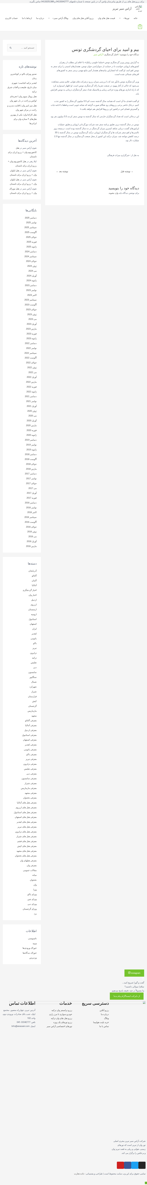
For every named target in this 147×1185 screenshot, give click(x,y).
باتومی (34, 638)
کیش (34, 701)
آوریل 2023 (32, 324)
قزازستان (32, 696)
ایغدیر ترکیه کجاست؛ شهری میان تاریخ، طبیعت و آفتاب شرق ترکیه (22, 87)
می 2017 (32, 488)
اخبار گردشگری (111, 54)
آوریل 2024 (32, 275)
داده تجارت (79, 1173)
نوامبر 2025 (31, 222)
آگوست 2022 (31, 357)
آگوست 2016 (31, 522)
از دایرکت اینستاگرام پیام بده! (127, 996)
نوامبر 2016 (31, 507)
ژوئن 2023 (32, 314)
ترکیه (34, 658)
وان (35, 884)
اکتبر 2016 (32, 512)
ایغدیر (34, 633)
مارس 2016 (31, 546)
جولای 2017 (31, 483)
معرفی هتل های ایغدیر (27, 822)
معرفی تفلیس (30, 769)
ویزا (35, 889)
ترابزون (33, 653)
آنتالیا (34, 585)
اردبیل (34, 600)
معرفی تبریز (31, 759)
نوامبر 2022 (31, 348)
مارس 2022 (31, 382)
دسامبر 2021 (31, 396)
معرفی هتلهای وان (28, 860)
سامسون (32, 672)
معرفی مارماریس (29, 788)
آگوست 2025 (31, 232)
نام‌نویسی (32, 938)
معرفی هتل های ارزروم (26, 807)
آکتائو (34, 575)
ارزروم (34, 604)
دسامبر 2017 (31, 473)
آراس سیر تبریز (122, 8)
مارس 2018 (31, 469)
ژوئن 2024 (32, 266)
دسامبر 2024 (31, 251)
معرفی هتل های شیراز (26, 836)
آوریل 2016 (32, 541)
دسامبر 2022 (31, 343)
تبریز (34, 648)
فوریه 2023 (32, 333)
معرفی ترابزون (30, 764)
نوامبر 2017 (31, 478)
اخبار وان (33, 595)
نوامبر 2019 (31, 444)
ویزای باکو (32, 894)
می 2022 (32, 372)
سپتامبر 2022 (30, 353)
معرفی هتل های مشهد (27, 851)
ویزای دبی (32, 904)
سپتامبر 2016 (30, 517)
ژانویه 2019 (31, 449)
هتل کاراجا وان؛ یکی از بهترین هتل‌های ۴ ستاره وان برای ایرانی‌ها (23, 118)
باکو (35, 643)
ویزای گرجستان (30, 909)
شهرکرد (33, 686)
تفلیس (34, 662)
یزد (35, 913)
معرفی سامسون (29, 778)
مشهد (34, 715)
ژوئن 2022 (32, 367)
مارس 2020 (31, 425)
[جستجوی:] (22, 48)
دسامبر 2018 (31, 454)
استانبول (33, 619)
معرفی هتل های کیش (27, 846)
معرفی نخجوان (30, 797)
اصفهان (33, 624)
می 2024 (32, 271)
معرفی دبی (31, 773)
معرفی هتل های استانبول (25, 812)
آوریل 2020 (32, 420)
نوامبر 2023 (31, 290)
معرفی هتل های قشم (27, 841)
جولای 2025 (31, 237)
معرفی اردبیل (30, 730)
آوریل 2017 (32, 493)
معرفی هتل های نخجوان (26, 855)
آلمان (34, 580)
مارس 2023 (31, 329)
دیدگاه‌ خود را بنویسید (129, 54)
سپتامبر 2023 (30, 300)
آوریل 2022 (32, 377)
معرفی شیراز (31, 783)
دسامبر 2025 (31, 218)
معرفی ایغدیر (31, 744)
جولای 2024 (31, 261)
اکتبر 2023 (32, 295)
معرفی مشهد (31, 793)
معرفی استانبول (29, 735)
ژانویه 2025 (31, 246)
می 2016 (32, 536)
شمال (34, 682)
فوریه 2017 (32, 498)
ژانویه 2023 (31, 338)
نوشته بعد (62, 171)
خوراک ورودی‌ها (30, 948)
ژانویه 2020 (31, 435)
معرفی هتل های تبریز (27, 827)
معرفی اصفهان (30, 740)
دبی (35, 667)
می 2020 (32, 415)
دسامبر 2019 (31, 440)
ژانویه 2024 (31, 280)
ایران (34, 628)
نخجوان (33, 880)
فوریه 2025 (32, 242)
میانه (34, 875)
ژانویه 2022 (31, 391)
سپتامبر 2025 (30, 227)
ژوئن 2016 (32, 531)
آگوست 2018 (31, 459)
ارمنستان (32, 609)
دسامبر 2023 (31, 285)
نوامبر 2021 (31, 401)
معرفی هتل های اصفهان (26, 817)
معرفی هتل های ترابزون (26, 831)
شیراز (34, 691)
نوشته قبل (127, 171)
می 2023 (32, 319)
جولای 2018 (31, 464)
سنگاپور (33, 677)
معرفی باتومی (30, 749)
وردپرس (33, 957)
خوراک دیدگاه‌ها (30, 953)
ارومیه (34, 614)
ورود (35, 943)
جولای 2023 (31, 309)
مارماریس (32, 711)
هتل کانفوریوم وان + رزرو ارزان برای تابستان (22, 152)
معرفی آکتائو (31, 720)
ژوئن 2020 (32, 411)
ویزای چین (32, 899)
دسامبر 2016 (31, 502)
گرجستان (32, 706)
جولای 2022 (31, 362)
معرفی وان (32, 865)
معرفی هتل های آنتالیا (27, 802)
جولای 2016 (31, 527)
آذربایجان (32, 571)
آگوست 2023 (31, 304)
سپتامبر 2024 (30, 256)
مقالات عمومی (30, 870)
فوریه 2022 (32, 387)
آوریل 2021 (32, 406)
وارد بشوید (113, 193)
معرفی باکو (31, 754)
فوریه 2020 (32, 430)
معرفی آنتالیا (31, 725)
